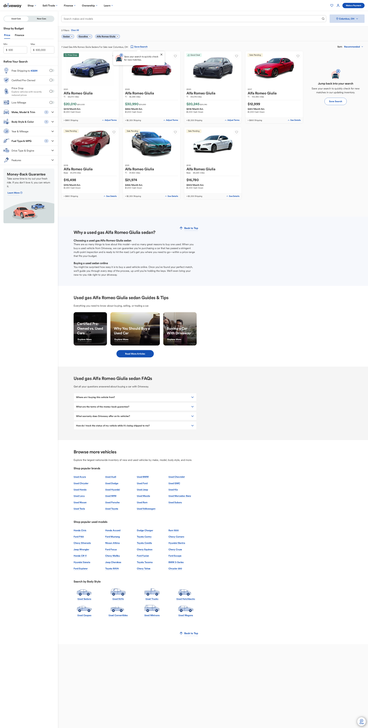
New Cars (41, 18)
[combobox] (192, 19)
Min (5, 44)
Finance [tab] (19, 35)
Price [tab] (7, 35)
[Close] (161, 54)
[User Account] (338, 5)
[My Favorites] (332, 5)
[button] (29, 112)
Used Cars (16, 18)
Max (33, 44)
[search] (323, 18)
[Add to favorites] (175, 56)
